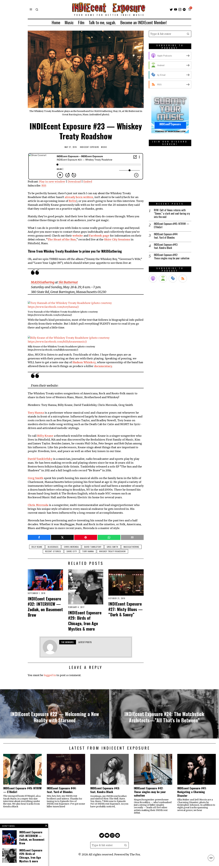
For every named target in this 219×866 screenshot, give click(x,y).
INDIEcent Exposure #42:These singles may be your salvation (171, 256)
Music (104, 147)
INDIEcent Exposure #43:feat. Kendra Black (166, 246)
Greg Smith (112, 546)
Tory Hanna (88, 551)
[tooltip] (171, 9)
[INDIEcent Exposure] (170, 114)
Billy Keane (37, 546)
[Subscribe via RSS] (183, 278)
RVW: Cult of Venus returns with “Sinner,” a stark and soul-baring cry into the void (172, 213)
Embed (87, 181)
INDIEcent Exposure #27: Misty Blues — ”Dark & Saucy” (125, 609)
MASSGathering (131, 546)
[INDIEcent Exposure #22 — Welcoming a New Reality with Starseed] (54, 714)
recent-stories (53, 551)
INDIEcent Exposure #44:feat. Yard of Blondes (166, 236)
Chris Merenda (71, 546)
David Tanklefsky (92, 546)
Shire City (72, 551)
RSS (44, 185)
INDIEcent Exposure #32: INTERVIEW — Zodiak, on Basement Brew (45, 607)
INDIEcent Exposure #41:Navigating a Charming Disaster (191, 791)
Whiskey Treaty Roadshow (112, 551)
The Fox (135, 854)
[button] (188, 34)
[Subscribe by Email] (173, 278)
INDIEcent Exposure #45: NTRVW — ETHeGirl (171, 225)
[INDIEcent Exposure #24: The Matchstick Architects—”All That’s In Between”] (164, 714)
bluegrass (53, 546)
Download (74, 181)
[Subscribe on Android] (163, 278)
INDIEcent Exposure (89, 147)
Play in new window (52, 181)
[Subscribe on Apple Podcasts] (153, 278)
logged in (50, 675)
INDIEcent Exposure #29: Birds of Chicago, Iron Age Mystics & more (84, 621)
